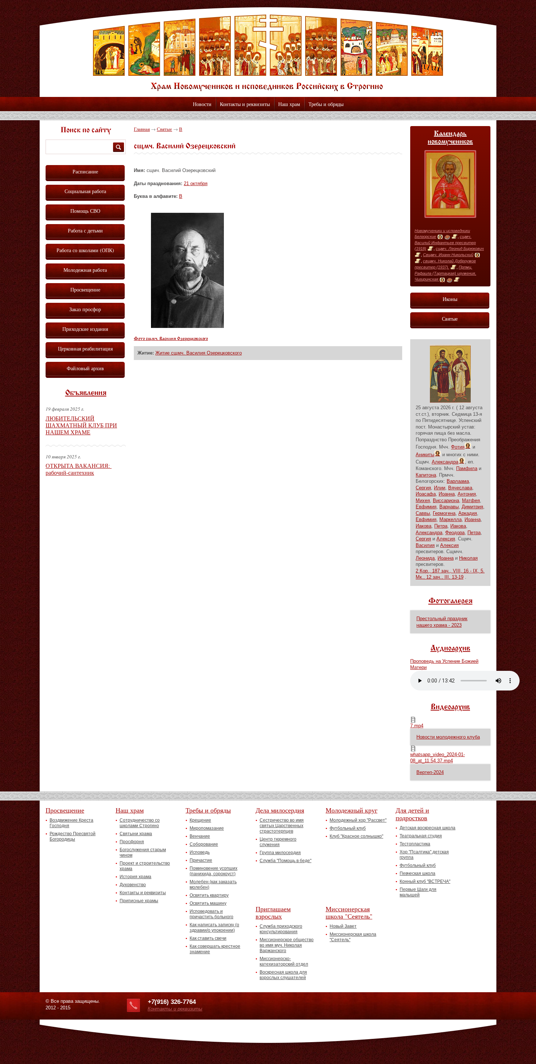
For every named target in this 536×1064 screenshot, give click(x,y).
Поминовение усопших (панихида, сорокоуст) (213, 871)
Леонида (425, 558)
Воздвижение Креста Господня (71, 823)
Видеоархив (450, 707)
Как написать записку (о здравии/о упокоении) (214, 927)
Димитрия (472, 506)
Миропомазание (207, 828)
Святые (164, 129)
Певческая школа (417, 873)
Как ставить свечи (208, 938)
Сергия (423, 487)
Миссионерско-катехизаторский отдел (284, 961)
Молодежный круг (351, 810)
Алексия (445, 538)
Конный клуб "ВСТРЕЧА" (425, 881)
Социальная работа (85, 191)
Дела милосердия (280, 810)
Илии (439, 487)
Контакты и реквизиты (245, 104)
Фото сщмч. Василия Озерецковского (171, 339)
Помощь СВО (85, 210)
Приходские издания (85, 328)
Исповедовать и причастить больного (211, 914)
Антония (467, 494)
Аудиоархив (450, 648)
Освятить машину (208, 903)
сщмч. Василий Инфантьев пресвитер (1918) (445, 242)
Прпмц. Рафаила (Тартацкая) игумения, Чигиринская (445, 273)
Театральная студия (421, 835)
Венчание (200, 836)
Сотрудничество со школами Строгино (140, 823)
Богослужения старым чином (143, 852)
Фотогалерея (450, 601)
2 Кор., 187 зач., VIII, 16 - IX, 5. (450, 571)
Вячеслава (460, 487)
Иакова (423, 526)
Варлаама (458, 481)
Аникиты (425, 454)
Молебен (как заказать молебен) (213, 884)
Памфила (466, 468)
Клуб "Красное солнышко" (356, 836)
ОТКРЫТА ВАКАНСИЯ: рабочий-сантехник (79, 469)
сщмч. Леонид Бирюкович (460, 248)
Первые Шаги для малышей (418, 892)
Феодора (455, 532)
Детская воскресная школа (427, 827)
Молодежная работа (85, 269)
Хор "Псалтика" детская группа (424, 854)
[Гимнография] (447, 237)
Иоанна (447, 494)
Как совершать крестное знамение (215, 949)
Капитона (426, 475)
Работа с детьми (85, 230)
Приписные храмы (139, 900)
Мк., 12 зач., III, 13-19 (439, 577)
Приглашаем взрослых (273, 912)
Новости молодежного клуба (448, 737)
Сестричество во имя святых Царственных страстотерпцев (282, 826)
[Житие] (454, 237)
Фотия (458, 447)
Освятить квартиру (209, 895)
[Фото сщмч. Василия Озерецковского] (187, 326)
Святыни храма (136, 833)
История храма (135, 876)
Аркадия (467, 513)
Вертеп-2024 (430, 772)
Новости (202, 104)
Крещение (200, 820)
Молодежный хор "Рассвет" (358, 820)
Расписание (85, 171)
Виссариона (446, 500)
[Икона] (440, 237)
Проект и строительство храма (145, 866)
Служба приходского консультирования (281, 929)
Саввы (423, 513)
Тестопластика (415, 843)
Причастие (201, 860)
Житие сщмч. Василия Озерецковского (198, 353)
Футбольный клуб (348, 828)
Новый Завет (343, 926)
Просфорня (132, 841)
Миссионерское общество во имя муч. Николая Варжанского (287, 945)
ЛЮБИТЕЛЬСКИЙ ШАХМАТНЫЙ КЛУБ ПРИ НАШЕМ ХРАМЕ (81, 425)
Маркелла (450, 519)
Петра (440, 526)
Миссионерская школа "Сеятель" (349, 912)
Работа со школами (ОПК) (85, 250)
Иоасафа (426, 494)
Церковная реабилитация (85, 348)
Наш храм (289, 104)
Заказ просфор (85, 309)
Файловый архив (85, 368)
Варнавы (449, 506)
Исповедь (200, 852)
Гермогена (444, 513)
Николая (468, 558)
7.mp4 (416, 725)
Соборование (204, 844)
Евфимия (426, 506)
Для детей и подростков (412, 814)
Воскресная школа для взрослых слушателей (283, 975)
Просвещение (85, 289)
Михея (423, 500)
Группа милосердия (280, 852)
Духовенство (133, 884)
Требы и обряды (325, 104)
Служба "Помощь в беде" (285, 860)
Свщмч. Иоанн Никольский (448, 255)
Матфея (471, 500)
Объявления (85, 393)
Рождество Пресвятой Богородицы (73, 836)
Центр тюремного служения (278, 842)
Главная (142, 129)
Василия (425, 545)
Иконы (450, 299)
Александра (445, 462)
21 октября (195, 183)
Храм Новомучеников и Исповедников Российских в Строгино (268, 53)
